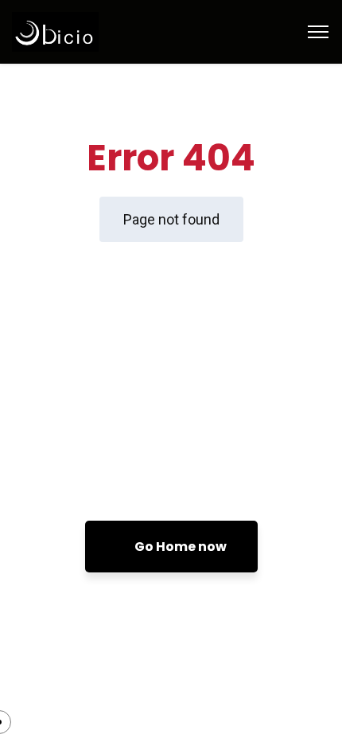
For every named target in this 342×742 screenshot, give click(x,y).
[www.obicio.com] (87, 30)
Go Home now (179, 546)
